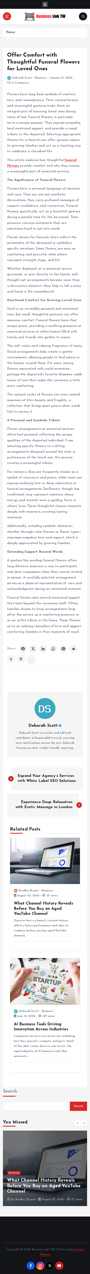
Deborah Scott (22, 77)
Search (10, 1091)
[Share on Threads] (21, 659)
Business (40, 77)
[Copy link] (31, 659)
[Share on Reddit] (73, 649)
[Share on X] (33, 649)
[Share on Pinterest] (63, 649)
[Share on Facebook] (23, 649)
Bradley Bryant (29, 890)
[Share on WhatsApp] (53, 649)
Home (10, 32)
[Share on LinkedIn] (43, 649)
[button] (78, 1123)
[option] (45, 1168)
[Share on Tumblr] (11, 659)
